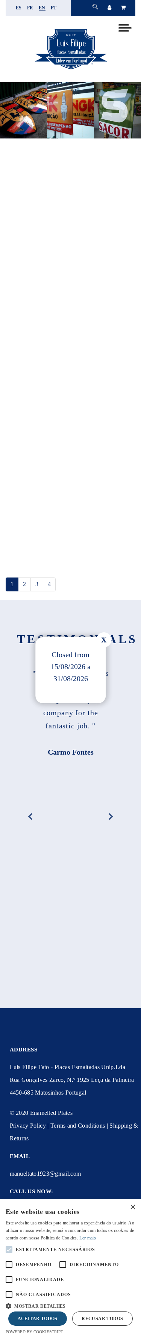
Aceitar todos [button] (38, 1318)
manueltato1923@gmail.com (45, 1173)
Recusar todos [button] (102, 1318)
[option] (70, 712)
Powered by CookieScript (34, 1331)
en (42, 8)
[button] (70, 1305)
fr (30, 8)
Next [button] (111, 817)
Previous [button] (30, 817)
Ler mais (87, 1238)
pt (54, 8)
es (19, 8)
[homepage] (70, 69)
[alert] (70, 1269)
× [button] (132, 1207)
